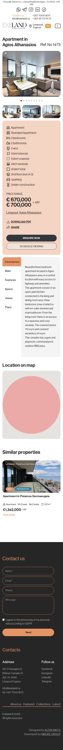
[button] (21, 100)
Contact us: (18, 15)
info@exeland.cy (21, 18)
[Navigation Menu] (58, 26)
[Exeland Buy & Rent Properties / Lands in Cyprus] (14, 26)
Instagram (47, 673)
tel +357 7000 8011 (12, 692)
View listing (9, 514)
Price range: (14, 193)
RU (48, 25)
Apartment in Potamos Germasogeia (26, 496)
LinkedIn (46, 677)
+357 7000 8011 (41, 15)
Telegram (47, 681)
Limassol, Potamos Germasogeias (23, 463)
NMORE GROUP (51, 734)
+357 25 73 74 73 (41, 18)
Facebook (47, 669)
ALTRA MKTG (53, 730)
